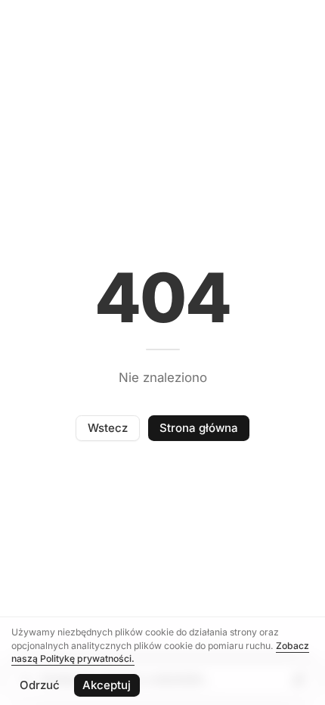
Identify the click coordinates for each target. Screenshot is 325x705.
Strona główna (198, 428)
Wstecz (108, 428)
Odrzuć (40, 685)
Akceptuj (106, 685)
